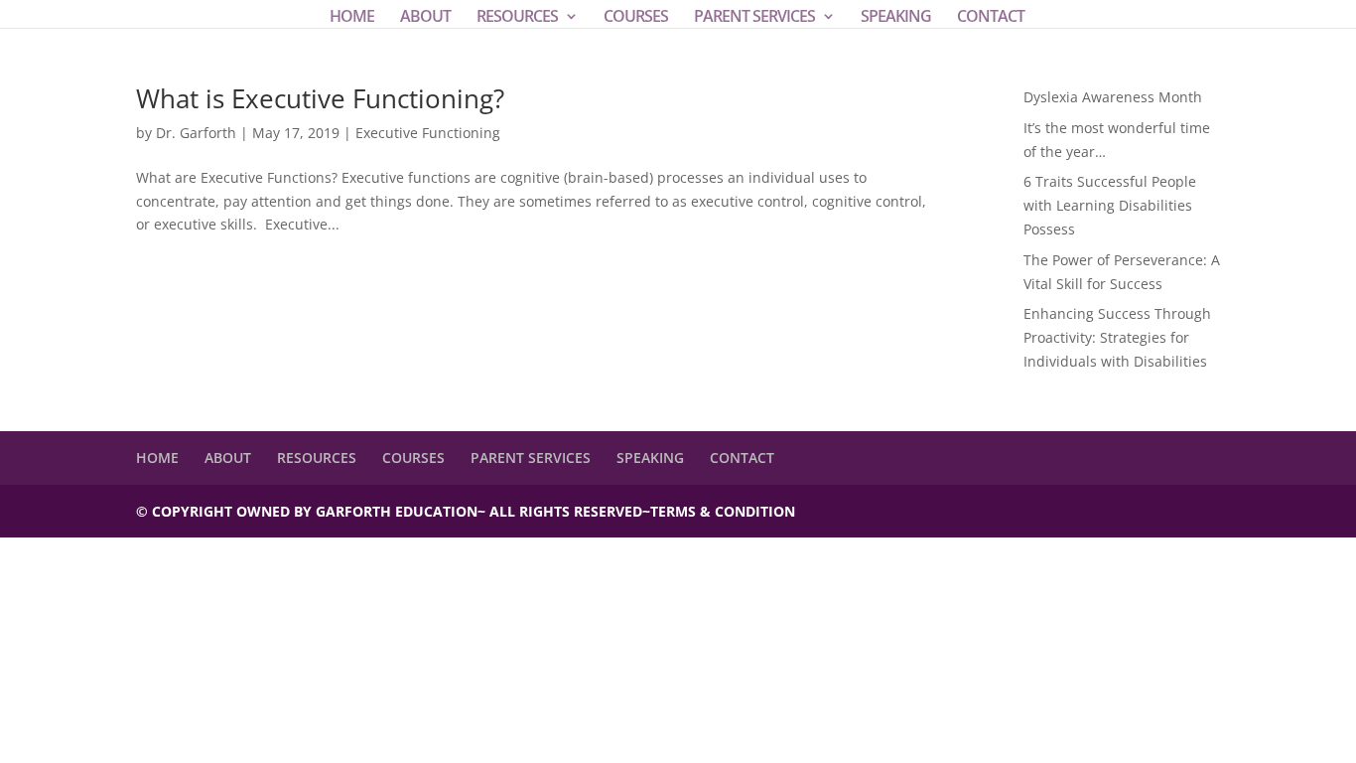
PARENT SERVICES (754, 18)
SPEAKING (896, 18)
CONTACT (990, 18)
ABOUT (425, 18)
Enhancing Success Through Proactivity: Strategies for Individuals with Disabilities (1117, 337)
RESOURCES (517, 18)
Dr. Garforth (196, 132)
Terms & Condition (722, 511)
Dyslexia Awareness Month (1112, 96)
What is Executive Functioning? (320, 98)
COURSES (636, 18)
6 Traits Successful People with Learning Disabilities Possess (1109, 205)
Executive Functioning (427, 132)
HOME (352, 18)
